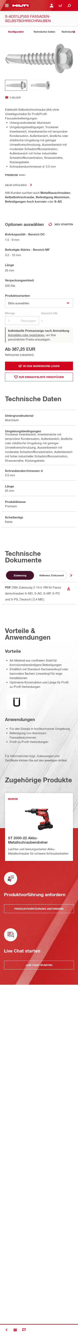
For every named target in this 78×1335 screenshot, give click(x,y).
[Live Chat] (24, 1329)
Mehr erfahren (16, 184)
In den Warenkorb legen (41, 366)
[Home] (20, 5)
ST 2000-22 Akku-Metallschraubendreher (28, 840)
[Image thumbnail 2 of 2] (40, 85)
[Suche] (69, 5)
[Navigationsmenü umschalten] (6, 5)
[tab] (16, 31)
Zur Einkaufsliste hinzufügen (41, 377)
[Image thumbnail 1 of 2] (16, 85)
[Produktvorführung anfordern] (15, 1329)
